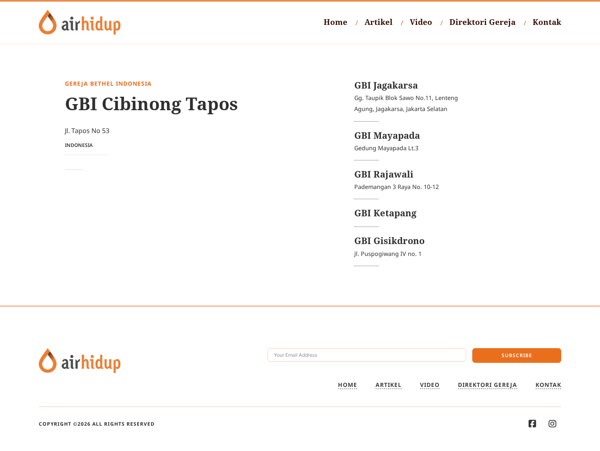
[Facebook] (532, 424)
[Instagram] (552, 424)
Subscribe (517, 355)
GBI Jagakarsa (386, 85)
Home (335, 22)
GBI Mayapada (387, 135)
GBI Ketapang (385, 213)
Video (421, 22)
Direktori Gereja (482, 22)
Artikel (378, 22)
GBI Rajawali (383, 174)
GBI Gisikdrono (389, 241)
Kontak (547, 22)
